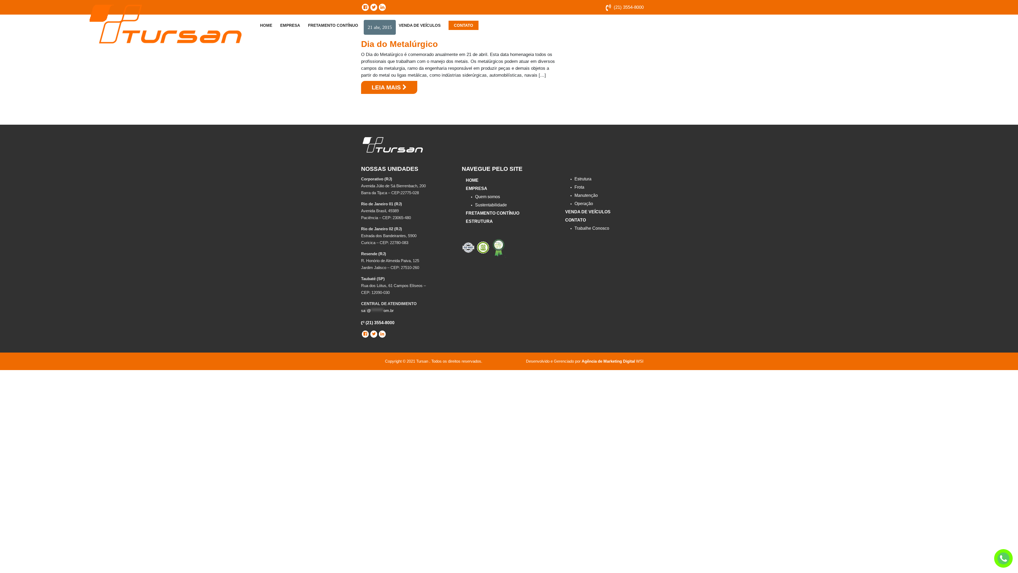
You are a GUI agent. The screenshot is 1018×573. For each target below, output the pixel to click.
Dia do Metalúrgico (399, 44)
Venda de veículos (420, 25)
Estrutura (479, 221)
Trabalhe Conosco (591, 228)
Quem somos (487, 196)
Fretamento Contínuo (333, 25)
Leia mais (387, 87)
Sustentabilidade (491, 205)
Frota (579, 187)
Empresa (290, 25)
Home (266, 25)
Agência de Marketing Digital (608, 361)
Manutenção (586, 195)
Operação (583, 203)
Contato (463, 25)
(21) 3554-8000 (629, 7)
